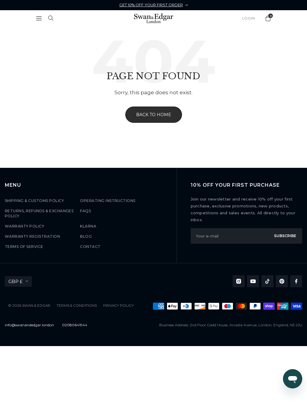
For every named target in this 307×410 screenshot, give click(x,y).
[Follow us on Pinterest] (282, 281)
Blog (86, 236)
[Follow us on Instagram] (239, 281)
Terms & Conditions (77, 305)
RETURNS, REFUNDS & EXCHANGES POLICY (39, 213)
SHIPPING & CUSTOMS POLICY (34, 200)
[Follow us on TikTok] (267, 281)
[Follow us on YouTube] (253, 281)
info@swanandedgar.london (29, 325)
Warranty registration (32, 236)
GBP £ (15, 281)
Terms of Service (24, 246)
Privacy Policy (118, 305)
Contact (90, 246)
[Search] (51, 18)
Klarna (88, 226)
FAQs (85, 211)
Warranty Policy (24, 226)
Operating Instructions (108, 200)
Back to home (153, 114)
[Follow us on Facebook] (296, 281)
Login (248, 18)
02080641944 (74, 325)
